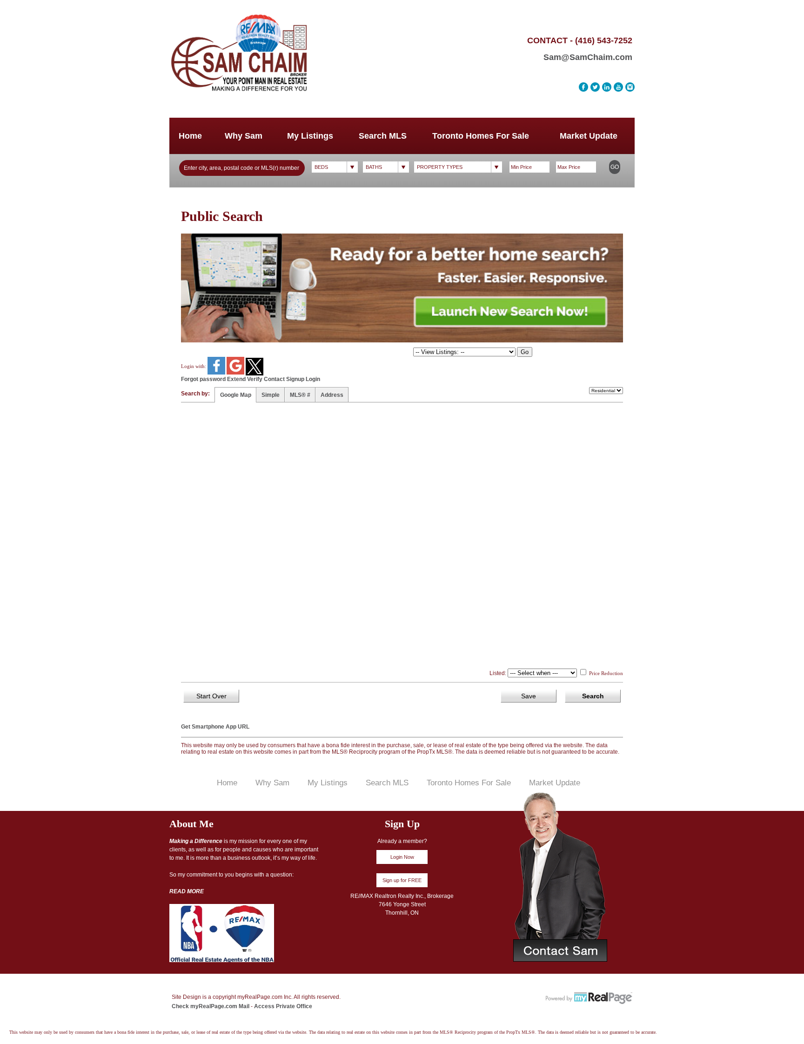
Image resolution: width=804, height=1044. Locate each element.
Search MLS (383, 136)
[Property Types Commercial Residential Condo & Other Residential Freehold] (458, 167)
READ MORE (186, 891)
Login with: (194, 366)
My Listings (310, 136)
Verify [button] (254, 379)
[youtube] (618, 87)
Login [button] (313, 379)
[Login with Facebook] (217, 372)
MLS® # (300, 395)
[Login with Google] (236, 372)
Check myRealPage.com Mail (210, 1006)
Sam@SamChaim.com (587, 57)
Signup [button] (295, 379)
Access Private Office (283, 1006)
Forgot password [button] (203, 379)
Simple (270, 395)
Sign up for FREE (402, 880)
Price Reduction (605, 673)
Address (332, 395)
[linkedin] (606, 87)
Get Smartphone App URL (215, 726)
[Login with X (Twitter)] (254, 373)
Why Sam (243, 136)
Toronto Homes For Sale (480, 136)
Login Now (402, 857)
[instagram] (630, 87)
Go (614, 167)
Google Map (235, 395)
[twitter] (595, 87)
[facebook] (583, 87)
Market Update (588, 136)
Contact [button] (274, 379)
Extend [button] (236, 379)
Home (190, 136)
